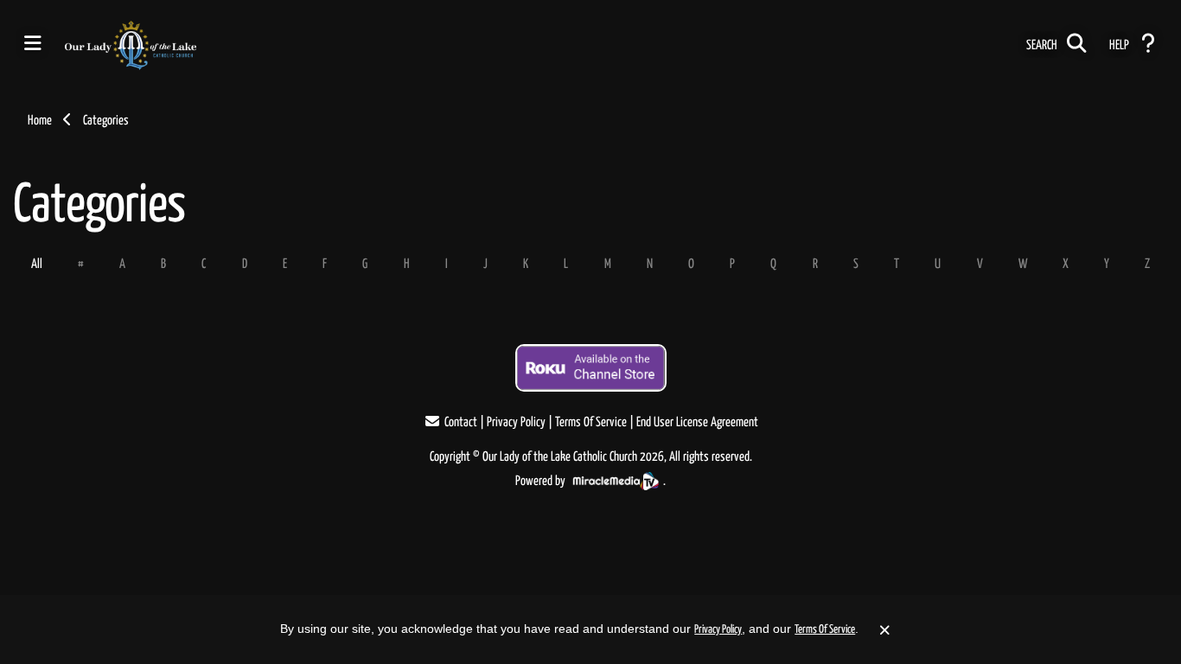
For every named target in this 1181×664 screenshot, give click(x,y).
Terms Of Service (591, 422)
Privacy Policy (516, 422)
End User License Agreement (697, 422)
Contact (460, 422)
